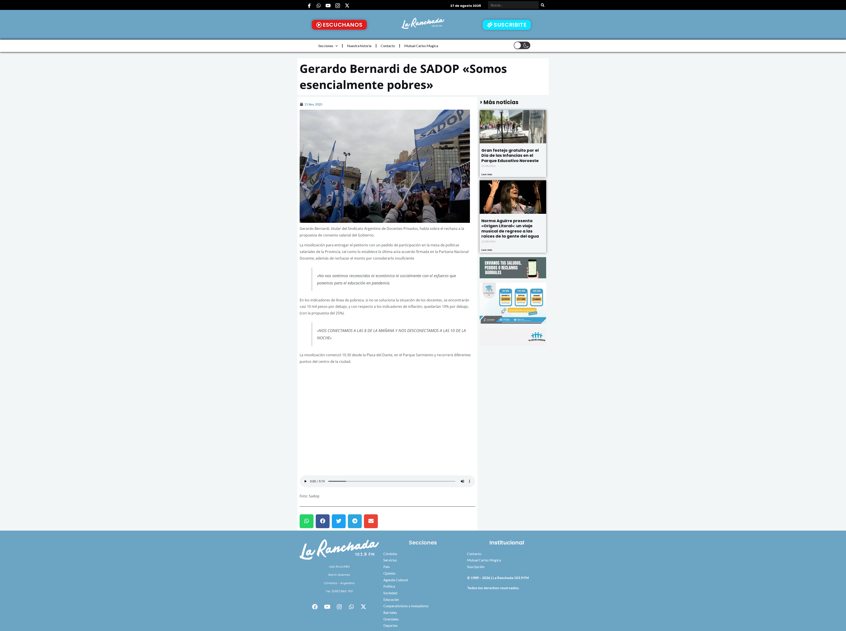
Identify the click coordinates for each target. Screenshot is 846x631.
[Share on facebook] (323, 521)
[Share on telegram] (355, 521)
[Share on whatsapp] (307, 521)
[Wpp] (318, 5)
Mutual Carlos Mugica (421, 46)
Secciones (325, 46)
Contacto (388, 46)
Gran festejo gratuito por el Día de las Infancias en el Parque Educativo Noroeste (510, 155)
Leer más (486, 174)
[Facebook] (309, 5)
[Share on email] (371, 521)
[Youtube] (328, 5)
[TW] (347, 5)
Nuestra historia (359, 46)
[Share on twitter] (339, 521)
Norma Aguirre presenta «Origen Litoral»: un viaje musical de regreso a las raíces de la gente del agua (510, 228)
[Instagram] (337, 5)
